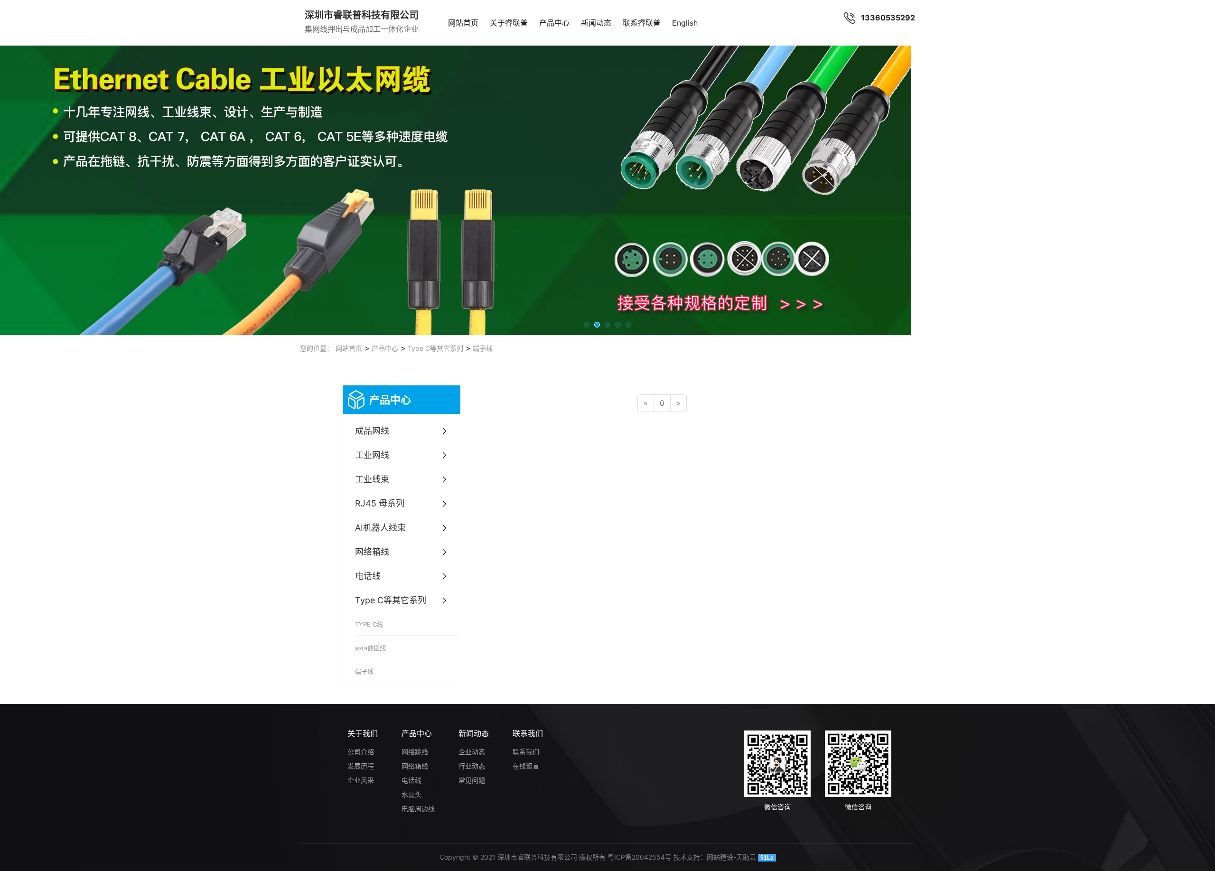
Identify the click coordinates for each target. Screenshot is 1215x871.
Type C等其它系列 (434, 348)
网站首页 (463, 23)
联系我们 (528, 733)
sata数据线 (370, 648)
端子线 (482, 348)
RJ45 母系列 (379, 503)
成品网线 (372, 431)
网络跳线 (415, 752)
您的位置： (316, 348)
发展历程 (360, 766)
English (685, 23)
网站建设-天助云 (731, 857)
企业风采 (360, 780)
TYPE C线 (369, 624)
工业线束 (372, 479)
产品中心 (554, 23)
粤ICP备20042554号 (640, 857)
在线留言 (526, 766)
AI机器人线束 (380, 528)
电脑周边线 (418, 809)
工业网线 (372, 455)
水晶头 (411, 794)
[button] (586, 325)
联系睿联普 (642, 23)
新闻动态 (596, 23)
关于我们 (362, 733)
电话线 (368, 576)
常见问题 (471, 780)
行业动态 (471, 766)
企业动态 (471, 752)
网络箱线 (372, 552)
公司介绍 (360, 752)
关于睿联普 (509, 23)
